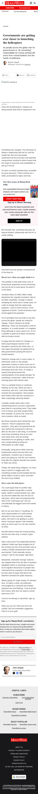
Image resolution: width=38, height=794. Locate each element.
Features (27, 64)
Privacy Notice (26, 649)
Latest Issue (19, 702)
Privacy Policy (19, 757)
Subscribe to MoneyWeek (10, 697)
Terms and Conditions (19, 754)
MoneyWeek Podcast (10, 711)
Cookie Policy (19, 760)
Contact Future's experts (19, 750)
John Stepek (14, 62)
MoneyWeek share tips (10, 724)
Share (6, 75)
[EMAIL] (21, 673)
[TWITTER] (14, 673)
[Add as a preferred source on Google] (19, 777)
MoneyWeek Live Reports (19, 715)
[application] (19, 251)
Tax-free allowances (20, 11)
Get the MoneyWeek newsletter (28, 698)
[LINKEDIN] (18, 673)
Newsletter (32, 75)
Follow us (21, 75)
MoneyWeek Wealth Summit (28, 711)
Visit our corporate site (28, 786)
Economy (5, 26)
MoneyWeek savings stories (28, 724)
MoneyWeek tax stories (19, 728)
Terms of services (24, 647)
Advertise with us (19, 763)
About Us (19, 747)
